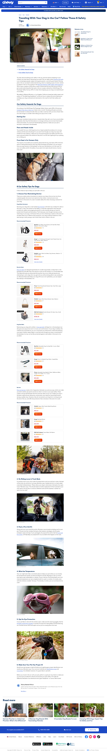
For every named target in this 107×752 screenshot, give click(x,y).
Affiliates (38, 737)
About (20, 737)
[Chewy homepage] (8, 2)
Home (20, 14)
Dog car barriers (21, 390)
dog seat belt (40, 327)
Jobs (44, 737)
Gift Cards (69, 737)
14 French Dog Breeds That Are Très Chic (87, 52)
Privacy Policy (35, 750)
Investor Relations (29, 737)
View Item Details (38, 262)
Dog (23, 14)
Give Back (61, 737)
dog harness (41, 207)
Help (49, 737)
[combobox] (32, 2)
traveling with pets (58, 79)
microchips (20, 671)
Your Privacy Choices (94, 750)
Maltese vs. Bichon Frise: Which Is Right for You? (87, 46)
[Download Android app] (47, 744)
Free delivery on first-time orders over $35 (93, 6)
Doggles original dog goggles (25, 623)
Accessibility (55, 750)
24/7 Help (76, 2)
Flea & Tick (77, 6)
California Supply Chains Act (66, 750)
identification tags (51, 669)
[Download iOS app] (36, 744)
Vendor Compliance (80, 750)
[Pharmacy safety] (68, 744)
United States (12, 736)
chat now (68, 730)
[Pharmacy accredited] (72, 744)
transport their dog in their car (25, 110)
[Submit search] (45, 2)
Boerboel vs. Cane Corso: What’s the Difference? (87, 39)
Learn (54, 737)
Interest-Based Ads (45, 750)
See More (23, 691)
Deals (69, 6)
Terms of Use (27, 750)
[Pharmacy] (61, 744)
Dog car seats (20, 270)
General (27, 14)
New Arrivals (62, 6)
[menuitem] (25, 69)
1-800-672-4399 (44, 730)
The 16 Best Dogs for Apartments (86, 32)
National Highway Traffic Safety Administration (50, 84)
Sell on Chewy (78, 737)
